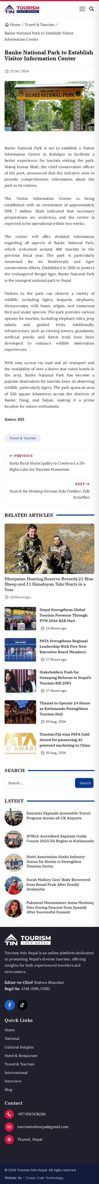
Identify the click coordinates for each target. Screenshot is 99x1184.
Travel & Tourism (22, 438)
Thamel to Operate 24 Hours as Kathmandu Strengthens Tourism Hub (65, 708)
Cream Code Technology (44, 1178)
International (16, 1072)
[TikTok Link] (22, 1005)
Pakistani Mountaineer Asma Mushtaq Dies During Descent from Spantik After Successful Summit (60, 907)
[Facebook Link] (10, 1005)
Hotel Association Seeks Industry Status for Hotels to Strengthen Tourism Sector (55, 861)
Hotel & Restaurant (21, 1055)
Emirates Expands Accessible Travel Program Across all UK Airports (58, 815)
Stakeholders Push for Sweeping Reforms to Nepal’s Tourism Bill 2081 (65, 677)
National (12, 1038)
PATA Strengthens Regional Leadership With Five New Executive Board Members (64, 646)
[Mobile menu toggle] (82, 9)
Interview (13, 1081)
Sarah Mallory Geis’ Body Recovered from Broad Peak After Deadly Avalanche (58, 884)
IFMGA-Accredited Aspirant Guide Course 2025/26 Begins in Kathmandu (60, 838)
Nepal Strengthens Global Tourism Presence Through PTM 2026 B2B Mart (63, 615)
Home (10, 1030)
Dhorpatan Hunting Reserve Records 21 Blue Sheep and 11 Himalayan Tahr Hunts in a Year (49, 584)
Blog (8, 1089)
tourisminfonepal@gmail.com (42, 1126)
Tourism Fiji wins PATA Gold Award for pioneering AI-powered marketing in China (65, 740)
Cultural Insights (19, 1047)
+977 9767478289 (31, 1114)
